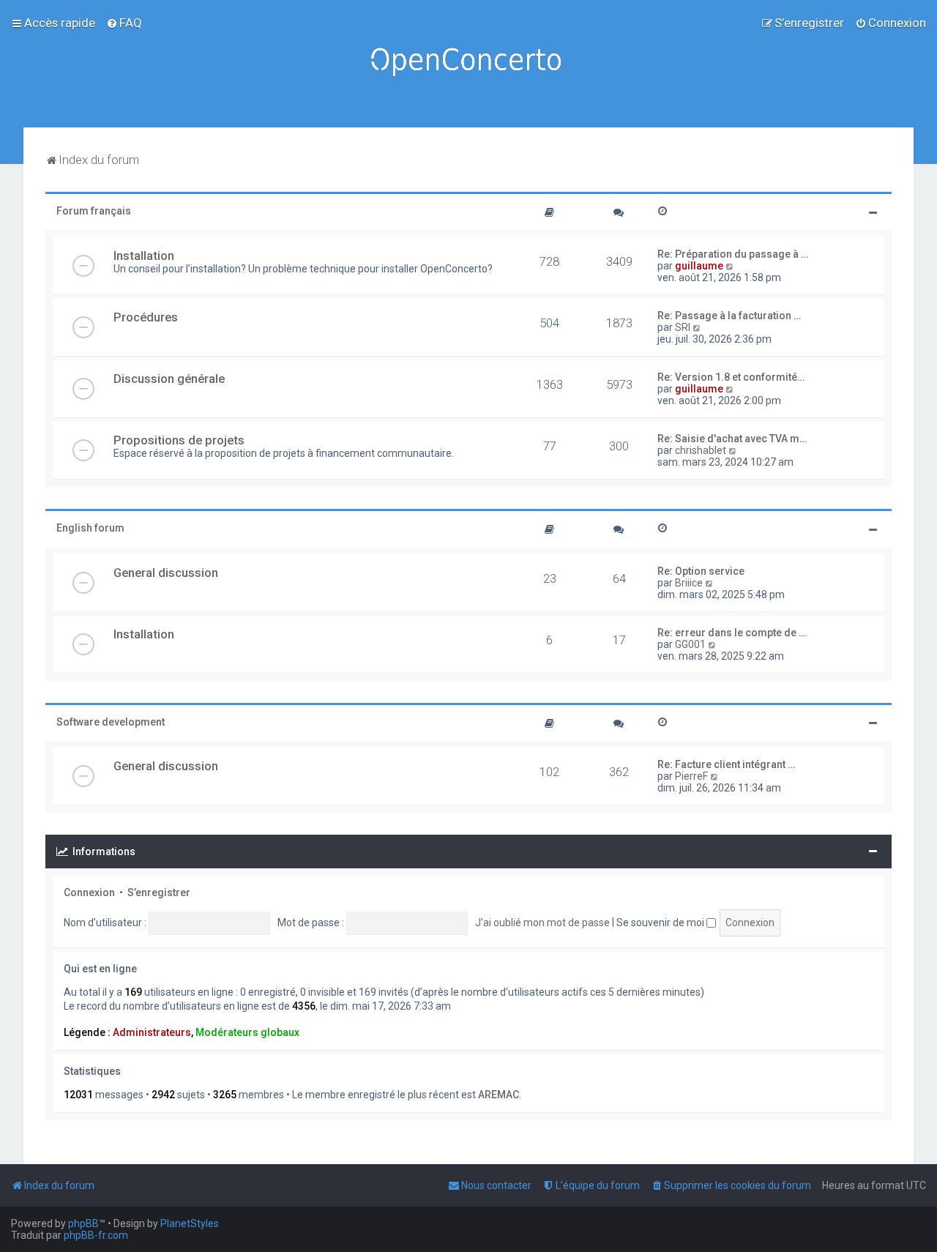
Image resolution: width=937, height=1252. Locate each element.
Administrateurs (152, 1032)
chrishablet (700, 450)
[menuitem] (124, 22)
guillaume (699, 266)
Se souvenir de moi (661, 922)
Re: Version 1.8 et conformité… (731, 377)
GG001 (690, 644)
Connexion (89, 892)
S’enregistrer (158, 892)
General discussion (165, 572)
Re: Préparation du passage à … (732, 254)
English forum (90, 528)
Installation (143, 255)
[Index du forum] (468, 64)
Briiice (689, 583)
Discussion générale (169, 378)
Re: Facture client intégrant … (726, 764)
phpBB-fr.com (96, 1235)
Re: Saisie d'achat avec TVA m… (732, 438)
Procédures (145, 317)
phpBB (83, 1223)
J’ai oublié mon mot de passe (542, 922)
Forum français (93, 211)
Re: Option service (700, 571)
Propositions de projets (178, 440)
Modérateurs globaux (247, 1032)
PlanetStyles (189, 1223)
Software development (110, 722)
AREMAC (498, 1094)
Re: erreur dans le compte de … (731, 632)
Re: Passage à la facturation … (729, 315)
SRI (682, 327)
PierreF (691, 776)
